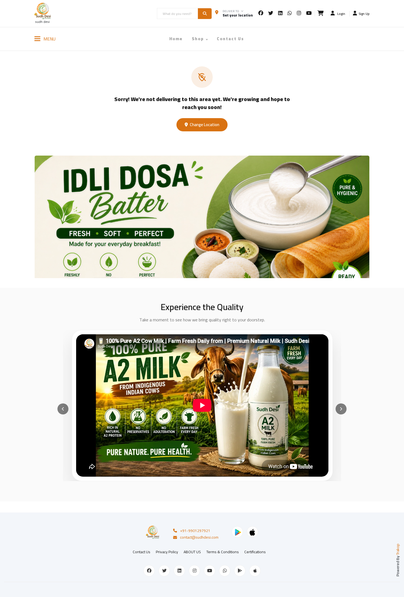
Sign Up (364, 13)
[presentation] (62, 408)
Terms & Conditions (222, 551)
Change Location (204, 125)
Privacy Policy (167, 551)
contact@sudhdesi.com (199, 537)
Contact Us (230, 39)
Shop (198, 39)
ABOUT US (192, 551)
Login (340, 13)
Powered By (397, 560)
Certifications (255, 551)
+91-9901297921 (195, 531)
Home (175, 39)
